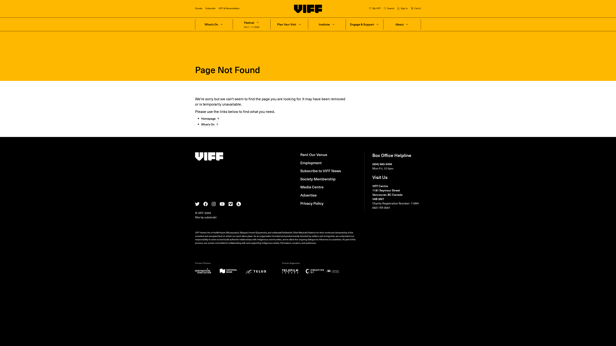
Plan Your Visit (286, 24)
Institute (324, 24)
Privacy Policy (311, 203)
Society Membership (318, 179)
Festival (249, 23)
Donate (198, 8)
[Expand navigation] (221, 24)
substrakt (210, 217)
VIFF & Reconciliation (229, 8)
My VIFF (376, 8)
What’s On (211, 24)
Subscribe (210, 8)
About (400, 24)
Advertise (308, 195)
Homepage (208, 118)
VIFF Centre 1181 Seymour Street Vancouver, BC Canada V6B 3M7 (387, 192)
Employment (311, 162)
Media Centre (312, 187)
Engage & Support (362, 24)
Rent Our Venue (313, 154)
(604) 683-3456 (382, 164)
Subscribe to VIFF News (320, 170)
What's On (208, 124)
